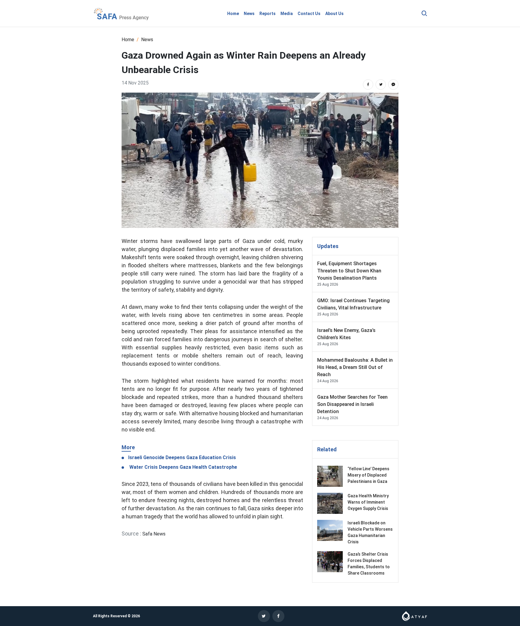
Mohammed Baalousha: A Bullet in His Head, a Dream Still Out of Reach (355, 367)
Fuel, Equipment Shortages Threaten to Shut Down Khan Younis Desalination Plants (349, 271)
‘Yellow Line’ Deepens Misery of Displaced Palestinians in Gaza (368, 475)
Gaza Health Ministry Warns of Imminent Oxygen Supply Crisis (368, 502)
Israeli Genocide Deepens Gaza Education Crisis (181, 457)
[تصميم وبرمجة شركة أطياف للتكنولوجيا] (414, 615)
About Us (334, 13)
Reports (267, 13)
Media (286, 13)
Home (233, 13)
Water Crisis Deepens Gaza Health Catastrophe (182, 467)
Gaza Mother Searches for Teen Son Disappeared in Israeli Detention (352, 404)
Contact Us (309, 13)
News (249, 13)
